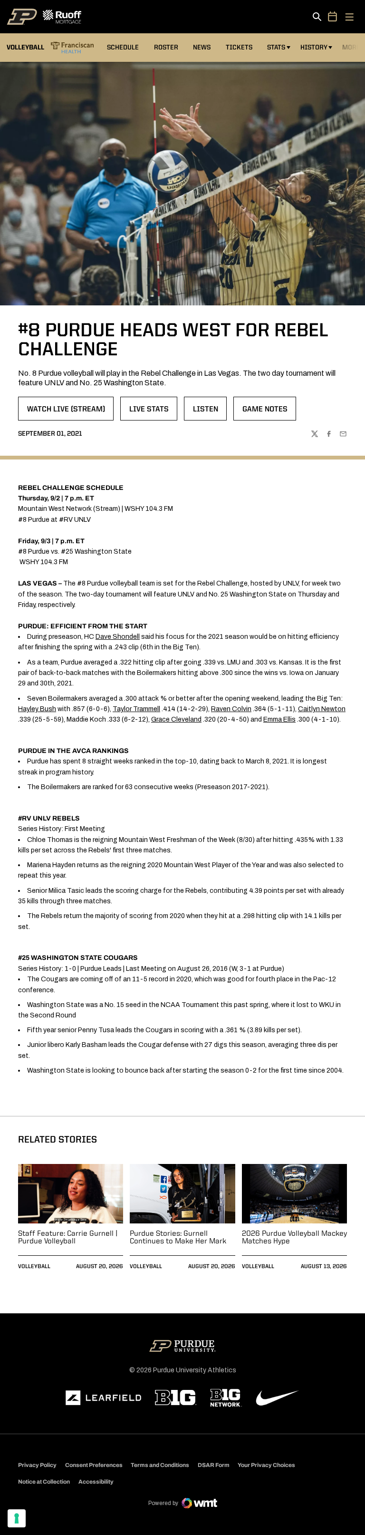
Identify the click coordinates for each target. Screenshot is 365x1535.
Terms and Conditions (160, 1465)
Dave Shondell (118, 636)
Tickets (239, 47)
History (313, 47)
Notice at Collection (44, 1481)
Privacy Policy (37, 1465)
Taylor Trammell (136, 709)
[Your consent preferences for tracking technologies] (17, 1518)
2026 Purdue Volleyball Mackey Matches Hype (294, 1237)
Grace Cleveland (176, 719)
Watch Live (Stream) (70, 412)
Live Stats (153, 412)
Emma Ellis (279, 719)
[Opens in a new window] (104, 1398)
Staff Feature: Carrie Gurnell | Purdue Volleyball (67, 1237)
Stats (276, 47)
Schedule (123, 47)
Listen (209, 412)
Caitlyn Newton (322, 709)
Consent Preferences (94, 1465)
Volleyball (34, 1267)
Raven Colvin (231, 709)
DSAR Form (214, 1465)
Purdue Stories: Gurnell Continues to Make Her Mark (178, 1237)
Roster (166, 47)
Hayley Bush (37, 709)
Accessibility (96, 1481)
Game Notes (269, 412)
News (202, 47)
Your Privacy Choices (266, 1465)
